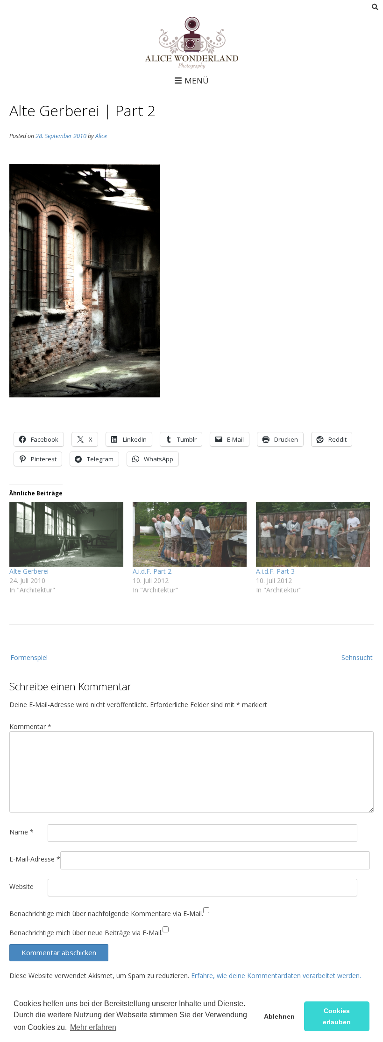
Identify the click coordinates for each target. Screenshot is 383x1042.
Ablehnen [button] (279, 1016)
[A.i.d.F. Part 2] (190, 534)
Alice (101, 136)
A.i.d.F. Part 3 (275, 571)
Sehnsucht (357, 657)
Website (21, 886)
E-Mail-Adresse (34, 858)
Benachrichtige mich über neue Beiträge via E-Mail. (86, 932)
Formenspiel (29, 657)
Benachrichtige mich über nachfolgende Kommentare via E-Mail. (106, 913)
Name (21, 831)
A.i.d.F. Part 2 (152, 571)
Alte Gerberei (29, 571)
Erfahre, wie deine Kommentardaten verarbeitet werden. (276, 975)
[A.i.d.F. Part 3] (313, 534)
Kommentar (30, 726)
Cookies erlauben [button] (337, 1016)
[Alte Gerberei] (66, 534)
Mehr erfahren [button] (93, 1027)
